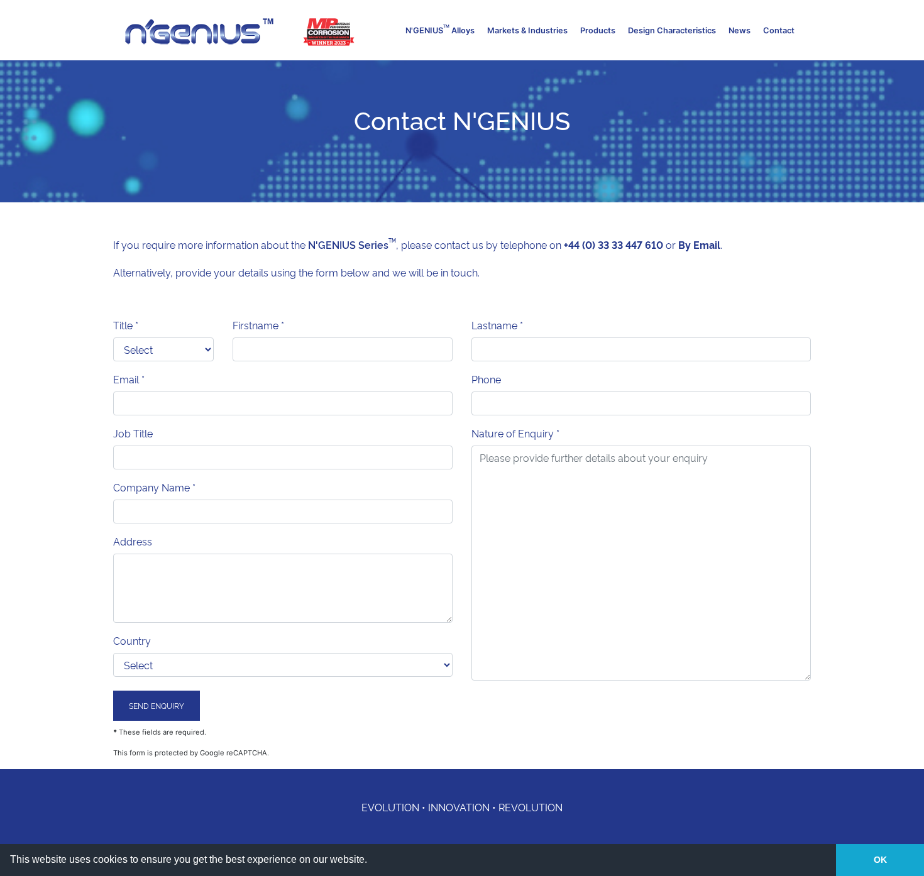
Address (132, 541)
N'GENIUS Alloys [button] (440, 29)
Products (597, 30)
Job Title (133, 433)
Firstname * (258, 325)
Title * (125, 325)
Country (132, 640)
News (740, 30)
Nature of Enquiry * (515, 433)
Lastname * (497, 325)
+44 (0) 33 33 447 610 (615, 244)
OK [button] (880, 860)
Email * (129, 379)
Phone (486, 379)
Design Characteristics (672, 30)
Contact (779, 30)
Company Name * (154, 487)
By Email (699, 244)
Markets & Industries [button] (527, 30)
